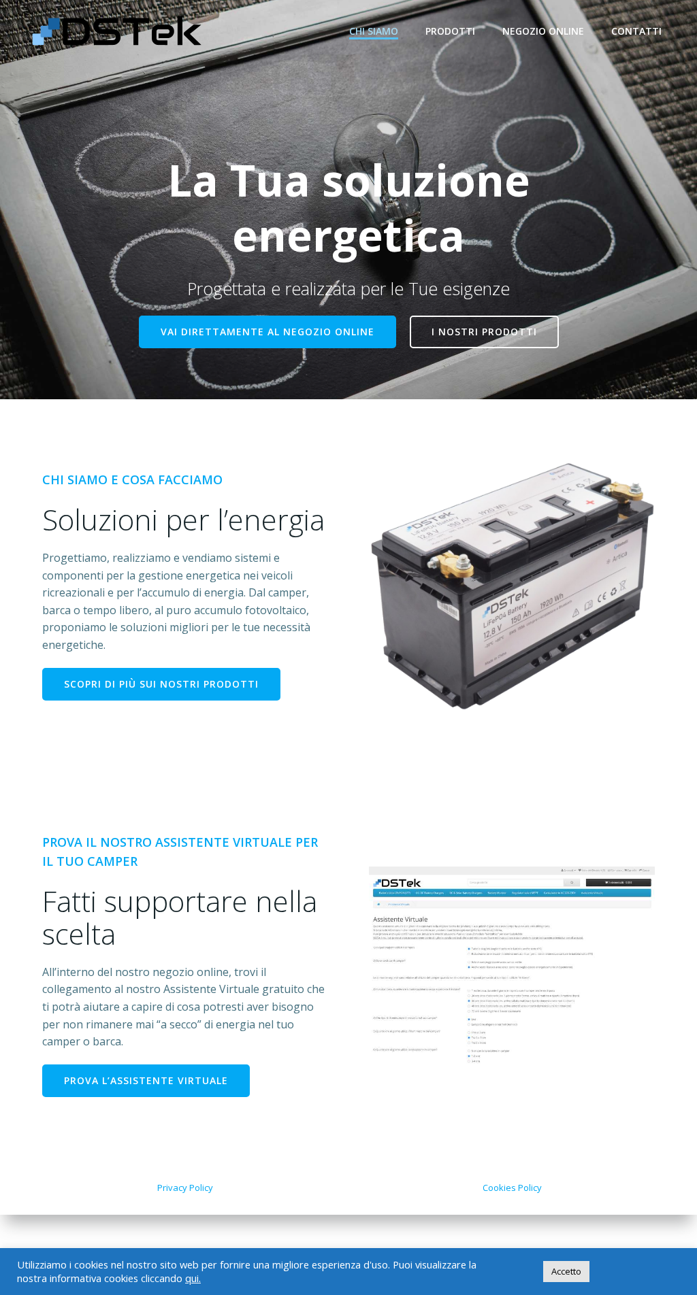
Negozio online (543, 30)
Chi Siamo (373, 30)
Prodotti (450, 30)
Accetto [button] (566, 1271)
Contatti (636, 30)
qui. (193, 1278)
